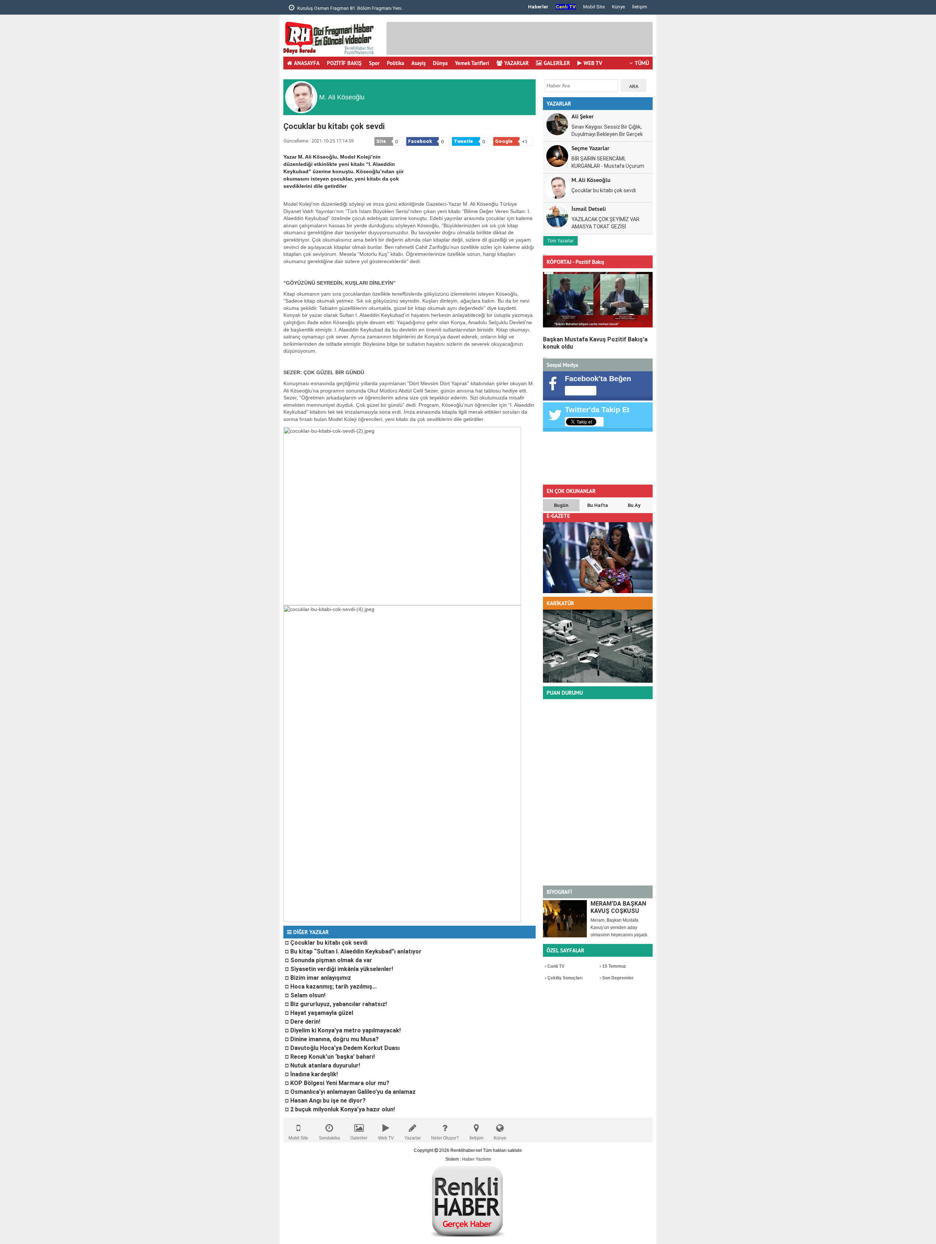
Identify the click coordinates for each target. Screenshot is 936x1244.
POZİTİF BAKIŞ (344, 63)
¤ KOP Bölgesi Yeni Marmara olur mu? (337, 1083)
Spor (374, 63)
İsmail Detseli (588, 208)
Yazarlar (412, 1138)
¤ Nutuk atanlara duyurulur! (322, 1065)
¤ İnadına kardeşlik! (311, 1074)
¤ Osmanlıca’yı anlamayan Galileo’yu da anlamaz (350, 1091)
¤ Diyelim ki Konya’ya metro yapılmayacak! (343, 1030)
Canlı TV (555, 966)
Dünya (440, 63)
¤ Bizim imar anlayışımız (318, 977)
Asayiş (418, 63)
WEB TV (593, 63)
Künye (618, 7)
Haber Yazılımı (476, 1159)
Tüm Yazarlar (560, 240)
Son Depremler (617, 978)
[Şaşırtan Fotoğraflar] (598, 681)
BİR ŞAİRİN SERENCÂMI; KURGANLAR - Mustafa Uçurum (607, 162)
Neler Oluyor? (445, 1138)
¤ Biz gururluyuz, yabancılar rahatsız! (336, 1004)
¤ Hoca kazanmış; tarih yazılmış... (331, 986)
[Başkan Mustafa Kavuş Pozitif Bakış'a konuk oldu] (598, 299)
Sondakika (329, 1138)
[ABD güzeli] (598, 591)
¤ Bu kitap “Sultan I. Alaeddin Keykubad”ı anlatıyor (353, 951)
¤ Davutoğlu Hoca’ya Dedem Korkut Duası (342, 1047)
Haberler (538, 7)
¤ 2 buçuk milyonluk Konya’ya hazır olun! (340, 1109)
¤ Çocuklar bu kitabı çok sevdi (326, 942)
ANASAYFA (307, 63)
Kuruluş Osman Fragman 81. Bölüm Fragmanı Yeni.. (350, 8)
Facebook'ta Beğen (598, 379)
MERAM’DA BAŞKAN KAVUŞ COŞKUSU (618, 907)
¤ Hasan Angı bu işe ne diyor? (325, 1100)
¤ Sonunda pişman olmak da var (328, 960)
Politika (395, 63)
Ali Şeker (582, 116)
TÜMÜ (642, 63)
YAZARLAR (516, 63)
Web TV (386, 1138)
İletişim (639, 7)
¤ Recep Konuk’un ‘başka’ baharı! (330, 1056)
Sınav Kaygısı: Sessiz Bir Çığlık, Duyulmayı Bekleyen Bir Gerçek (607, 130)
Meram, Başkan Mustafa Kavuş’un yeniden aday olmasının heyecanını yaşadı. (619, 927)
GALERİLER (557, 63)
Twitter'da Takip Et (597, 410)
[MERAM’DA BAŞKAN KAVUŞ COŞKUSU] (565, 918)
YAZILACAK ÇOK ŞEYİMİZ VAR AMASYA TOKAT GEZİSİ (605, 223)
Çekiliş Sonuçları (564, 978)
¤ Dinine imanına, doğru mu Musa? (332, 1039)
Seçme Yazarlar (590, 147)
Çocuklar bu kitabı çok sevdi (603, 190)
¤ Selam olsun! (305, 995)
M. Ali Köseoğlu (591, 179)
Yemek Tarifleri (472, 63)
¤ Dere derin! (302, 1021)
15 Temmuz (613, 966)
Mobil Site (594, 7)
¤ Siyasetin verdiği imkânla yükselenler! (339, 969)
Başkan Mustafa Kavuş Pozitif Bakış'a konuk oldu (595, 343)
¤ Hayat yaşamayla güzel (319, 1012)
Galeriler (358, 1138)
